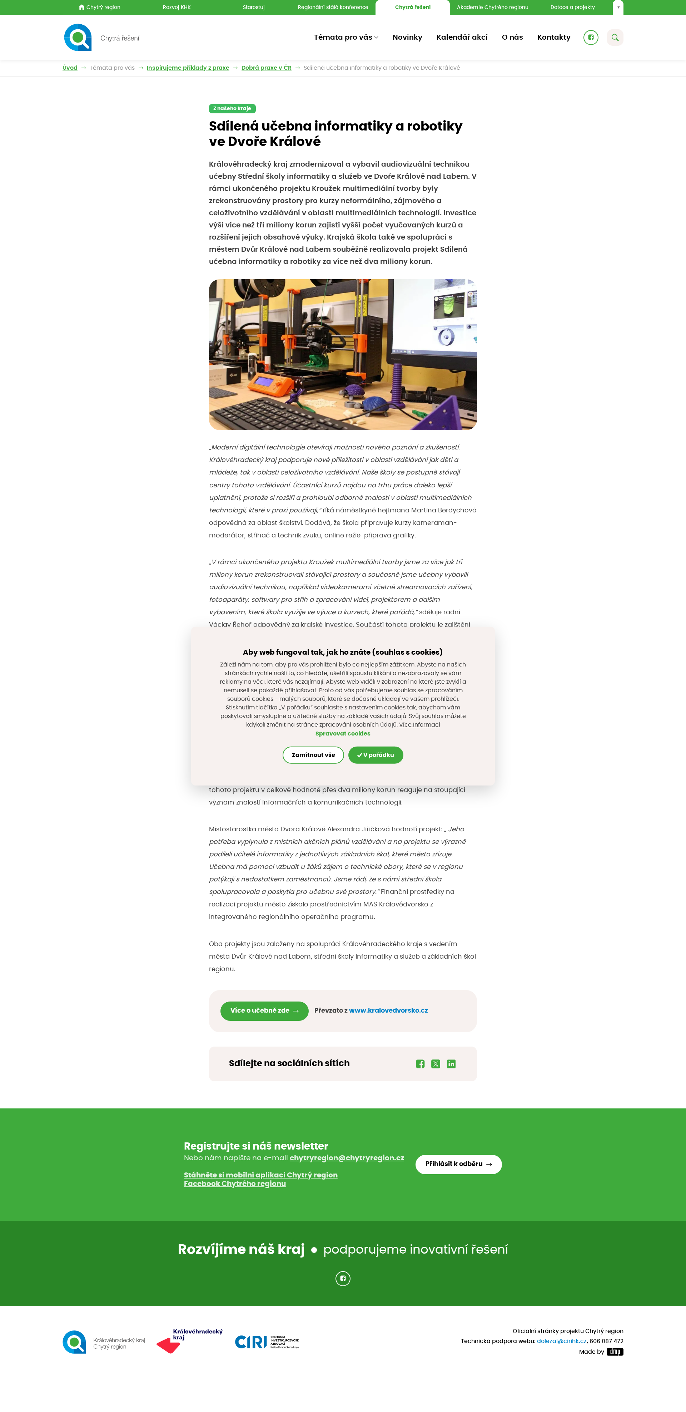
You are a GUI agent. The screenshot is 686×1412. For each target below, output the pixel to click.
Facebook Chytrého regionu (235, 1183)
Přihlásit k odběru (454, 1164)
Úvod (70, 68)
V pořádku (378, 755)
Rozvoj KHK (177, 7)
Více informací (419, 725)
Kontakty (554, 37)
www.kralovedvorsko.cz (388, 1011)
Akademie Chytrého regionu (492, 7)
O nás (512, 37)
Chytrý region (103, 7)
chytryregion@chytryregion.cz (347, 1158)
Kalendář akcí (462, 37)
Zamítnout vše (313, 755)
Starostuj (254, 7)
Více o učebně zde (259, 1011)
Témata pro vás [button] (343, 37)
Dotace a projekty (573, 7)
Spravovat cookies (343, 734)
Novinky (407, 37)
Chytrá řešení (413, 7)
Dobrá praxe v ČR (267, 68)
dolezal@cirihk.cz (562, 1341)
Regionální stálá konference (333, 7)
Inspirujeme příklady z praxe (188, 68)
